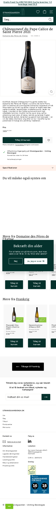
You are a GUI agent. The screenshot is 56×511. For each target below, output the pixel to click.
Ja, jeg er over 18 (35, 261)
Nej (16, 261)
